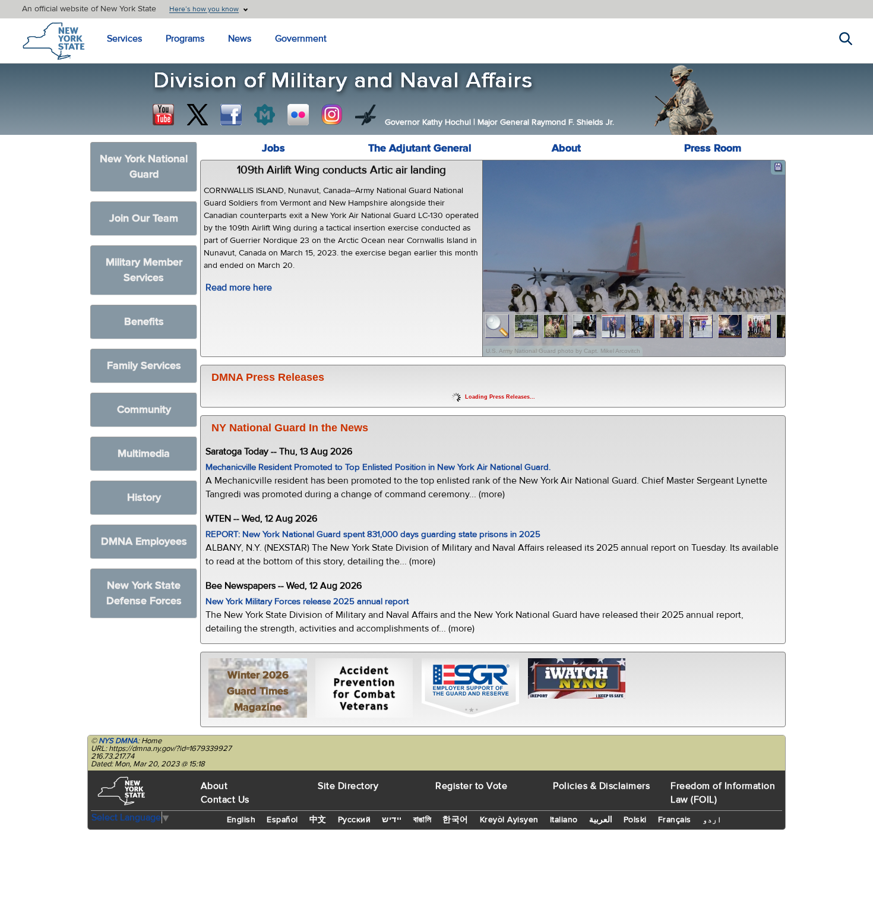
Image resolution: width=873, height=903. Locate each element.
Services (124, 39)
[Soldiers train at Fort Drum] (526, 326)
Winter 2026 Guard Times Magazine (258, 691)
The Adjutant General (420, 148)
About (566, 148)
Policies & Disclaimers (601, 786)
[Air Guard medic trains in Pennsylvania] (584, 326)
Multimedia (144, 453)
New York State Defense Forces (144, 593)
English (241, 819)
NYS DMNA (118, 741)
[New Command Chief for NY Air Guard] (613, 326)
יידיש (392, 819)
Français (674, 819)
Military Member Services (144, 270)
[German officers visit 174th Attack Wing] (642, 326)
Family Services (144, 365)
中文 (318, 819)
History (144, 497)
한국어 (455, 819)
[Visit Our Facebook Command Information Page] (231, 114)
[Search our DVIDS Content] (366, 114)
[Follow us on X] (197, 114)
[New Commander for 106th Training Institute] (555, 326)
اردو (712, 819)
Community (144, 409)
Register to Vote (471, 786)
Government (301, 39)
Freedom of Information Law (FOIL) (722, 793)
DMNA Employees (144, 541)
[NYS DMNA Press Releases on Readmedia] (264, 114)
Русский (354, 819)
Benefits (144, 322)
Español (282, 819)
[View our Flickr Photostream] (298, 114)
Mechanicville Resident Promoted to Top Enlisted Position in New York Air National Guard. (378, 467)
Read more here (238, 287)
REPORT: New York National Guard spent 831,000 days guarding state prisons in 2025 (372, 534)
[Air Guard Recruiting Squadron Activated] (701, 326)
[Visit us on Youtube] (163, 114)
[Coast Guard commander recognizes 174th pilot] (672, 326)
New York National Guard (144, 166)
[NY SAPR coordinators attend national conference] (759, 326)
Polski (635, 819)
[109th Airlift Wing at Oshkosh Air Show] (730, 326)
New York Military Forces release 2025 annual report (307, 601)
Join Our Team (143, 218)
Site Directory (348, 786)
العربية (600, 819)
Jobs (273, 148)
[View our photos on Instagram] (332, 114)
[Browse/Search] (497, 326)
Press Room (712, 148)
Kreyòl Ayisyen (509, 819)
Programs (185, 39)
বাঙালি (422, 819)
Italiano (564, 819)
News (239, 39)
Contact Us (225, 800)
